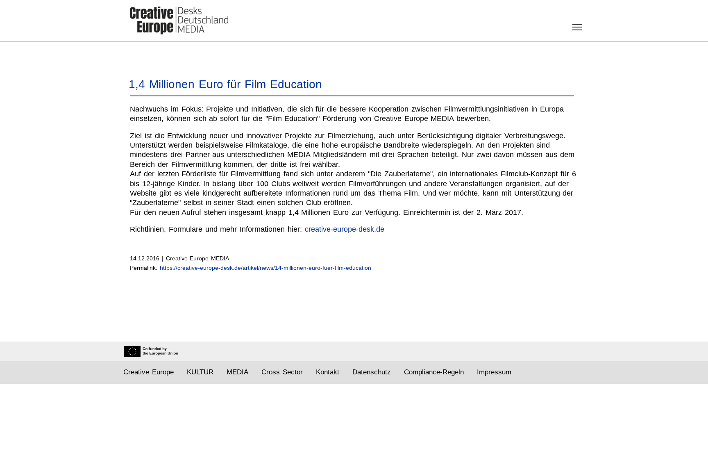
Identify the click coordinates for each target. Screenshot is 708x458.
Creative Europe (148, 372)
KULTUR (200, 372)
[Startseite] (179, 20)
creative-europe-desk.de (344, 229)
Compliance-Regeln (434, 372)
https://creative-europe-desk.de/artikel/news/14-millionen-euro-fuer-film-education (265, 267)
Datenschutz (371, 372)
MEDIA (237, 372)
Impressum (494, 372)
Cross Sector (282, 372)
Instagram (548, 372)
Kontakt (327, 372)
